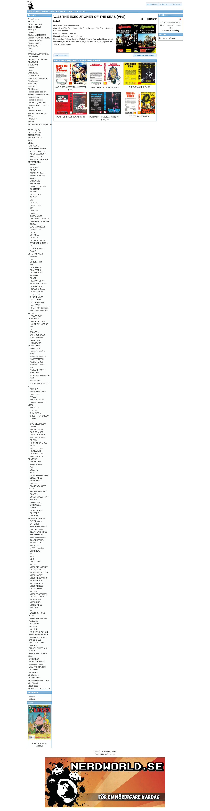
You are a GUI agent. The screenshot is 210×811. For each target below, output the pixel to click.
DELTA (32, 232)
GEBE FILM (35, 294)
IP (31, 329)
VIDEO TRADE (36, 581)
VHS (45, 11)
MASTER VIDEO (36, 362)
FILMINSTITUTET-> (38, 283)
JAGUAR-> (34, 332)
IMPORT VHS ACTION (38, 637)
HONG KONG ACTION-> (39, 632)
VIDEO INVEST (36, 575)
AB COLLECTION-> (38, 154)
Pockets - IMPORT (35, 111)
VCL (31, 554)
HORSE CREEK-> (37, 321)
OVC (32, 421)
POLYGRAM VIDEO (38, 437)
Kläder (30, 70)
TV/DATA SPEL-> (35, 138)
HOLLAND (33, 629)
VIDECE (33, 564)
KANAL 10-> (35, 340)
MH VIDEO (34, 373)
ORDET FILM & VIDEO (39, 416)
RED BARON (35, 451)
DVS (32, 246)
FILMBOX (34, 275)
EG (31, 259)
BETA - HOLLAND (35, 24)
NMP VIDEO (35, 394)
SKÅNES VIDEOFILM (38, 491)
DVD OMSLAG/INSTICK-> (38, 54)
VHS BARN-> (33, 675)
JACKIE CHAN (35, 640)
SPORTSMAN (35, 502)
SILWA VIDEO (35, 481)
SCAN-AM (34, 470)
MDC (32, 367)
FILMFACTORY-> (37, 281)
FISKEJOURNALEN (38, 289)
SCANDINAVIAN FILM (39, 475)
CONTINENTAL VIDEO (39, 221)
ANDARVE (34, 167)
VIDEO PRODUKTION (39, 578)
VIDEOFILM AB (36, 589)
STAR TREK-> (35, 659)
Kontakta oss (33, 699)
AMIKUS (33, 165)
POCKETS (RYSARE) (37, 103)
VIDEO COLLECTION (39, 573)
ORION (33, 418)
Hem (30, 11)
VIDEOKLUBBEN (37, 597)
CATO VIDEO (35, 205)
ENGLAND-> (34, 624)
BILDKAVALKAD (34, 27)
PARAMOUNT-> (36, 429)
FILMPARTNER (36, 286)
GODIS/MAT (33, 65)
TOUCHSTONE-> (37, 540)
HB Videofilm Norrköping (39, 308)
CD (31, 208)
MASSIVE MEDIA (37, 359)
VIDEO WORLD (36, 583)
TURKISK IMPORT (36, 662)
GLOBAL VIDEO (36, 297)
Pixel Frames (33, 89)
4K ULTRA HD (33, 19)
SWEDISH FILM (36, 529)
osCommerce (110, 754)
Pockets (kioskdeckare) (37, 92)
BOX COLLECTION (38, 186)
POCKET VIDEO (36, 432)
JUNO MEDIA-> (36, 337)
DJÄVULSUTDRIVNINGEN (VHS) (105, 88)
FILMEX (33, 278)
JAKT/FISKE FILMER (37, 643)
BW (31, 200)
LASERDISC (33, 73)
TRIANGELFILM (36, 543)
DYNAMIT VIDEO (37, 248)
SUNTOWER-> (36, 510)
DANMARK (33, 621)
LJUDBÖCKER (34, 76)
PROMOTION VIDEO (38, 443)
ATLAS (32, 178)
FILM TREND (35, 270)
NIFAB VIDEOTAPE (38, 391)
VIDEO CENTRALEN (38, 570)
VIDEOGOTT (35, 591)
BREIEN (33, 192)
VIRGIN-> (34, 608)
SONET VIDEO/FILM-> (39, 497)
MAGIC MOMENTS (38, 356)
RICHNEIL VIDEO (37, 454)
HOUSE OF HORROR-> (40, 324)
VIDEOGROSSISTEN (38, 594)
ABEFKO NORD (36, 157)
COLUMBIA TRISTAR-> (39, 219)
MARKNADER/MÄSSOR (38, 78)
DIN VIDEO (34, 235)
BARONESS (35, 181)
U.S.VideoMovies (37, 548)
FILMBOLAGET (36, 273)
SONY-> (33, 500)
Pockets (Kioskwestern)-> (38, 94)
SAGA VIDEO (35, 462)
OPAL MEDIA (35, 413)
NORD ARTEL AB (37, 400)
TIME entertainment (38, 537)
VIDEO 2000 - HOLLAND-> (39, 689)
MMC (32, 378)
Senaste (31, 703)
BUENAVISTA (35, 194)
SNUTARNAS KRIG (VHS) (139, 87)
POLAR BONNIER (37, 435)
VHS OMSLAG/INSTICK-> (38, 681)
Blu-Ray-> (32, 30)
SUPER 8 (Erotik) (35, 132)
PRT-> (32, 446)
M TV (32, 354)
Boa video (112, 751)
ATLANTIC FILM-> (37, 173)
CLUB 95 (33, 213)
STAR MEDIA (35, 505)
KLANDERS (35, 348)
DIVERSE (34, 238)
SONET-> (34, 494)
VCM (32, 556)
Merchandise (33, 81)
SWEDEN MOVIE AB (38, 527)
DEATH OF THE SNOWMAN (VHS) (70, 117)
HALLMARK (35, 305)
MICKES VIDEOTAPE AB (40, 375)
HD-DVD (31, 67)
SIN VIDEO (34, 483)
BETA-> (31, 22)
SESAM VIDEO (36, 478)
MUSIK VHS (33, 84)
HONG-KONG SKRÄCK (38, 635)
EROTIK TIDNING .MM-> (38, 59)
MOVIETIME (35, 381)
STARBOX (34, 508)
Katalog (37, 11)
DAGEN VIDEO (36, 229)
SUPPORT (34, 513)
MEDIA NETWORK (37, 370)
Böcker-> (31, 32)
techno (83, 11)
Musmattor (32, 86)
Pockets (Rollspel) (35, 100)
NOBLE (33, 397)
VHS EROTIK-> (34, 678)
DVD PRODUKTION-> (39, 243)
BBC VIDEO (35, 184)
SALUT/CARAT (36, 464)
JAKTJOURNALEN (37, 335)
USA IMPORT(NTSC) (37, 667)
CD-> (30, 49)
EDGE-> (33, 256)
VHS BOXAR (34, 670)
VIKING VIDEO (36, 605)
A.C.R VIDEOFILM (37, 151)
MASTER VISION (37, 364)
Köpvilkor (31, 696)
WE (31, 610)
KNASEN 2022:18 (39, 743)
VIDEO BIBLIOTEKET (39, 567)
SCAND (33, 473)
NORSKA (33, 645)
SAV (31, 467)
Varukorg (163, 34)
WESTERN (33, 672)
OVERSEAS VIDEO (38, 424)
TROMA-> (34, 546)
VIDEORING (35, 602)
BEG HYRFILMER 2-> (38, 618)
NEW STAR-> (35, 389)
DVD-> (30, 51)
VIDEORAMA (35, 600)
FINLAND (33, 627)
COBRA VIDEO (36, 216)
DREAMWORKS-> (37, 240)
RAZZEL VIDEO (36, 448)
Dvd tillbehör (33, 57)
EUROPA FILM (36, 262)
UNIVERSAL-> (36, 551)
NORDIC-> (34, 408)
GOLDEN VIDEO (37, 302)
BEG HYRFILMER (56, 11)
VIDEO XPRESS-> (37, 586)
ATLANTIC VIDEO (37, 175)
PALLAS (33, 427)
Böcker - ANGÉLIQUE (37, 35)
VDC (32, 559)
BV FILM (33, 197)
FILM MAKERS (36, 267)
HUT (32, 327)
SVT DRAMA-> (36, 521)
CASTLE (33, 202)
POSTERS (32, 119)
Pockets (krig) (33, 97)
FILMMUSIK (33, 62)
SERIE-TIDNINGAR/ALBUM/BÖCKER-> (40, 124)
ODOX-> (33, 410)
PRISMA (33, 440)
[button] (152, 4)
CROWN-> (34, 224)
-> (30, 143)
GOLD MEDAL (36, 300)
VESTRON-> (35, 562)
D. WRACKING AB (37, 227)
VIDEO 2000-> (34, 686)
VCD (30, 140)
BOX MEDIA (35, 189)
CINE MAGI (34, 211)
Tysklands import (36, 664)
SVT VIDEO (35, 524)
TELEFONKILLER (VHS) (139, 116)
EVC (32, 265)
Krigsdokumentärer (37, 351)
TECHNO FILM (72, 11)
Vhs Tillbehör (33, 683)
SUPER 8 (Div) (34, 130)
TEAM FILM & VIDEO (38, 532)
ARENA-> (34, 170)
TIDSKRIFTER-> (35, 135)
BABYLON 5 (34, 146)
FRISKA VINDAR (36, 292)
